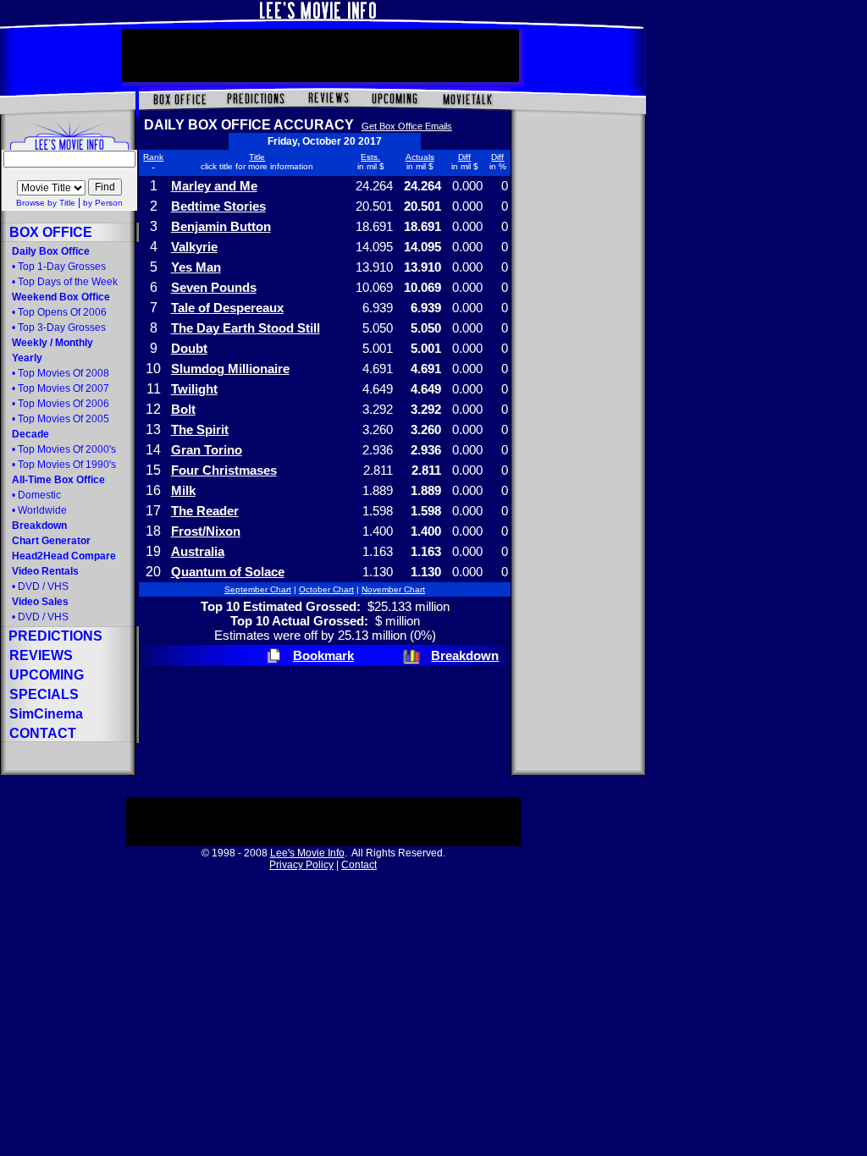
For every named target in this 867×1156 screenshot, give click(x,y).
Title (257, 157)
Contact (359, 865)
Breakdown (465, 655)
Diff (464, 157)
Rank (153, 157)
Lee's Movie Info (307, 853)
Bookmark (323, 655)
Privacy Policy (301, 865)
